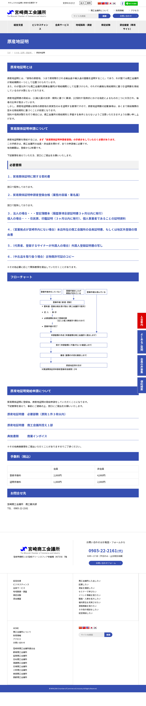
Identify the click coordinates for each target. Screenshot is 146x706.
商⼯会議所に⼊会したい (90, 580)
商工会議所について (100, 10)
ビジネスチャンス (40, 27)
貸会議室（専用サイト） (128, 27)
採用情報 (120, 10)
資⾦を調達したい (87, 588)
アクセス (135, 10)
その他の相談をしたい (89, 609)
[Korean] (114, 3)
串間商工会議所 (20, 673)
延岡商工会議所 (20, 655)
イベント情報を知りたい (90, 595)
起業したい (84, 584)
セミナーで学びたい (88, 591)
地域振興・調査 (84, 25)
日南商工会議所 (20, 666)
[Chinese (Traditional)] (103, 3)
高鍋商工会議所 (20, 662)
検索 (105, 16)
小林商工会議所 (20, 669)
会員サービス (62, 25)
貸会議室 (17, 598)
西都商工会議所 (20, 677)
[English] (107, 3)
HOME (16, 628)
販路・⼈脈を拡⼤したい (90, 598)
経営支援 (18, 25)
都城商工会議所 (20, 652)
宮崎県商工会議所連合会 (24, 648)
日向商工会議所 (20, 659)
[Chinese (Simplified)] (99, 3)
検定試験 (105, 25)
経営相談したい (86, 613)
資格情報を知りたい (88, 605)
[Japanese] (110, 3)
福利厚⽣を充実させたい (90, 602)
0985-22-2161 (106, 550)
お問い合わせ (126, 15)
